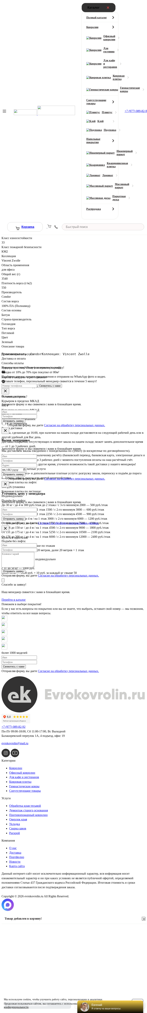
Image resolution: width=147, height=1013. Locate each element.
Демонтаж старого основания (28, 810)
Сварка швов (17, 828)
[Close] (5, 391)
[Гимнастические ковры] (100, 89)
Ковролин (15, 768)
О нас (13, 848)
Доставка (15, 852)
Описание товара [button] (13, 346)
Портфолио (16, 857)
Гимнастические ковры (24, 786)
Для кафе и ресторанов (24, 777)
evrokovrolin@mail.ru (15, 743)
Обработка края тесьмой (25, 805)
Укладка (14, 824)
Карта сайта (17, 866)
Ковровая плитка (20, 781)
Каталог (93, 7)
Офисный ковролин (22, 772)
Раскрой (14, 833)
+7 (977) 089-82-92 (13, 726)
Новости (14, 861)
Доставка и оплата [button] (14, 358)
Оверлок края (18, 819)
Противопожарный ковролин (28, 815)
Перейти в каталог (14, 599)
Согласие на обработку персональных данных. (74, 425)
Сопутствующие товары (25, 790)
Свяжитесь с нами (49, 385)
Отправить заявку (13, 421)
